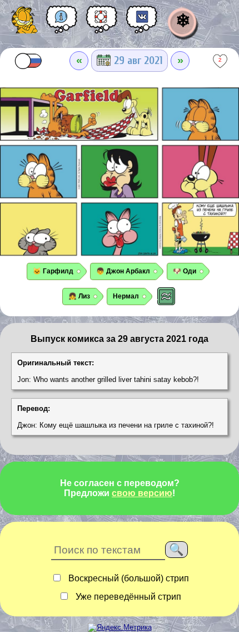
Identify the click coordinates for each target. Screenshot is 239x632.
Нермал (126, 296)
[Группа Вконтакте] (141, 23)
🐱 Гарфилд (53, 271)
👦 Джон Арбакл (123, 271)
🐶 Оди (184, 271)
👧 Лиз (79, 296)
